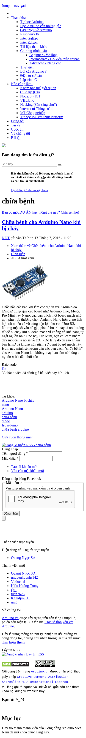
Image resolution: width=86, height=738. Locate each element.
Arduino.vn (10, 618)
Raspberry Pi (29, 34)
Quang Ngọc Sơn (23, 558)
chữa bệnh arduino (15, 429)
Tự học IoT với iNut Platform (41, 117)
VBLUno (27, 100)
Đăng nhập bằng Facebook (22, 479)
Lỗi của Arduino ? (33, 71)
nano (5, 404)
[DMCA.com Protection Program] (16, 666)
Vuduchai (18, 582)
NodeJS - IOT (30, 96)
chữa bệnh (9, 417)
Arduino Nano (12, 409)
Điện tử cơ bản (31, 75)
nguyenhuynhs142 (24, 577)
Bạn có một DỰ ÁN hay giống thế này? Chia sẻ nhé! (40, 212)
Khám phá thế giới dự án (38, 88)
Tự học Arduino (32, 22)
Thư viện (26, 67)
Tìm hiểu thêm (13, 642)
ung (14, 602)
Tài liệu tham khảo (33, 47)
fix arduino (10, 425)
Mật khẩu (10, 458)
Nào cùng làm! (22, 84)
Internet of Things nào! (36, 109)
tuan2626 (18, 594)
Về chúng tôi (20, 133)
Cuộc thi (17, 129)
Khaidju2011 (20, 598)
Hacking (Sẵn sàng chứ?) (38, 104)
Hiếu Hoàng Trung (25, 586)
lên (4, 369)
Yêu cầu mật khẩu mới (27, 471)
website (32, 691)
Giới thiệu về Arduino (36, 30)
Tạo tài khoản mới (24, 467)
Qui (14, 590)
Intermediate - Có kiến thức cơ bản (54, 59)
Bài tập (16, 138)
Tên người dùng (15, 453)
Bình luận (18, 254)
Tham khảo (19, 18)
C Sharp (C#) (30, 92)
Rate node (9, 364)
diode (6, 421)
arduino (7, 413)
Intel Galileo (29, 38)
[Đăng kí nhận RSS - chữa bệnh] (26, 445)
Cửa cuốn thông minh (17, 437)
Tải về (15, 125)
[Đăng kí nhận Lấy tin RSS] (23, 654)
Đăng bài (17, 121)
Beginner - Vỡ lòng (43, 55)
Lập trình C (28, 80)
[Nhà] (4, 146)
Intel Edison (29, 42)
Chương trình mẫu (33, 51)
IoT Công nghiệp (32, 113)
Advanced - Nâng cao (45, 63)
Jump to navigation (15, 6)
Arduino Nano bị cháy (18, 400)
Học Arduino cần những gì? (40, 26)
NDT (6, 238)
